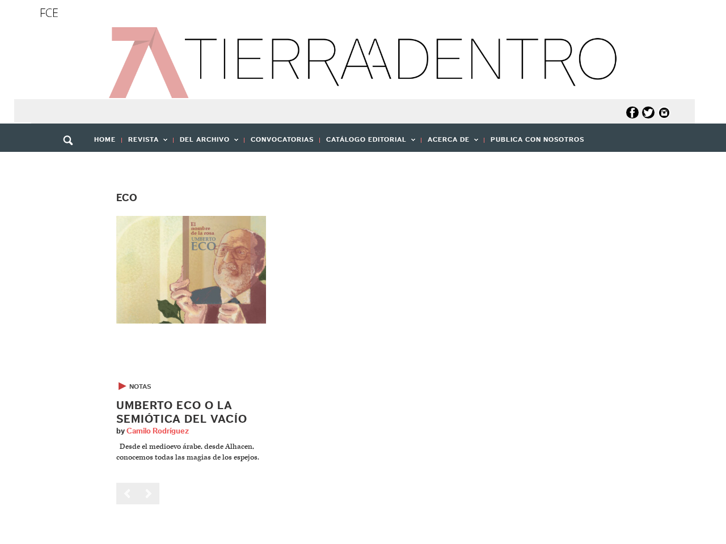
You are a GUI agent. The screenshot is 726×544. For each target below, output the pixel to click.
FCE (49, 12)
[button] (72, 165)
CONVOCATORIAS (282, 139)
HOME (105, 139)
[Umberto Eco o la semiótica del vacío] (191, 269)
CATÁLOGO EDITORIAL (363, 143)
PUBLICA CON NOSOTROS (537, 139)
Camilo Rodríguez (157, 431)
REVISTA (140, 143)
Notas (140, 386)
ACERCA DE (445, 143)
